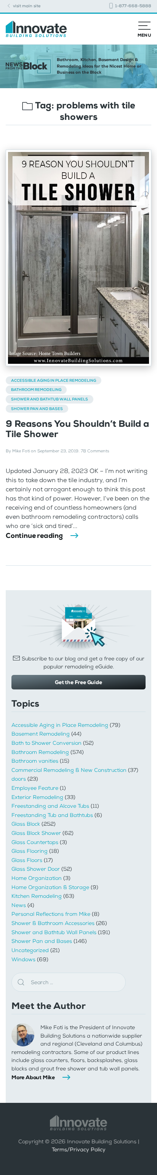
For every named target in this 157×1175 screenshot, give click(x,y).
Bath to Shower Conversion (46, 743)
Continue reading (34, 535)
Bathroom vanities (34, 761)
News (18, 905)
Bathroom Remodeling (36, 389)
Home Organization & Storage (50, 887)
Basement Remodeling (40, 734)
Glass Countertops (34, 842)
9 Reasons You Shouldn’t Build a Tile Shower (77, 429)
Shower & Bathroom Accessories (53, 923)
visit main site (26, 6)
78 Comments (95, 451)
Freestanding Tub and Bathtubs (52, 815)
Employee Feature (34, 788)
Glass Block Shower (36, 833)
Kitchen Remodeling (36, 896)
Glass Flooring (29, 851)
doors (18, 779)
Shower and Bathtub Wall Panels (49, 399)
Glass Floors (26, 860)
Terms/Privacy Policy (79, 1149)
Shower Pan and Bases (37, 408)
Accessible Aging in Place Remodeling (53, 380)
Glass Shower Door (35, 869)
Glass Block (25, 824)
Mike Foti (21, 451)
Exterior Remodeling (37, 797)
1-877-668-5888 (132, 6)
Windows (23, 959)
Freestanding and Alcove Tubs (50, 806)
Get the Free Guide (78, 682)
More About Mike (33, 1077)
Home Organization (36, 878)
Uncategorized (30, 950)
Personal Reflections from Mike (50, 914)
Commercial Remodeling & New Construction (69, 770)
